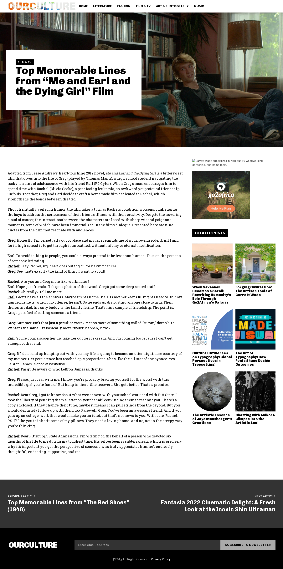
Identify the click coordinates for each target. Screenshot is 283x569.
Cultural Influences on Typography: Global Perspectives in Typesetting (212, 359)
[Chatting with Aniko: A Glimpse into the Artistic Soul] (255, 391)
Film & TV (25, 62)
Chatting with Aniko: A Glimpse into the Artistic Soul (255, 419)
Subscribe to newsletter (248, 545)
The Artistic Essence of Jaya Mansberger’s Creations (212, 419)
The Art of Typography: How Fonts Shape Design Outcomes (252, 359)
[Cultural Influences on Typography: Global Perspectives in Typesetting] (212, 329)
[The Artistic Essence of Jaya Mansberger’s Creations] (212, 391)
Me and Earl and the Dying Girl (131, 173)
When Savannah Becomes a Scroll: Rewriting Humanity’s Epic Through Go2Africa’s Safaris (211, 295)
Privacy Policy (161, 559)
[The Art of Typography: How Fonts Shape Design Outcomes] (255, 329)
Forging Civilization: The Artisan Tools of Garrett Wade (253, 291)
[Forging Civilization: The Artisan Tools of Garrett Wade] (255, 264)
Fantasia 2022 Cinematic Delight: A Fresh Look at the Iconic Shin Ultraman (218, 506)
